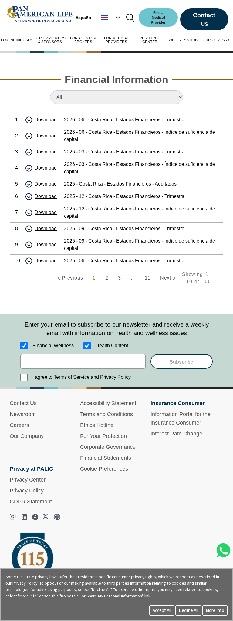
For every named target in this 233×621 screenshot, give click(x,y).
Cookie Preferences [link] (104, 469)
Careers (19, 425)
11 (147, 277)
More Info (215, 610)
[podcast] (57, 517)
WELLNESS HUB (183, 40)
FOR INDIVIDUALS (16, 40)
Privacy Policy (27, 491)
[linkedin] (24, 517)
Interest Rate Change (176, 434)
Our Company (27, 436)
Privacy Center (28, 480)
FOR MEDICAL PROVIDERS (116, 40)
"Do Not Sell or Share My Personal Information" (101, 596)
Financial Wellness (53, 345)
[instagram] (13, 517)
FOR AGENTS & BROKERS (83, 40)
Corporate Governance (108, 447)
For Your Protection (103, 436)
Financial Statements (105, 458)
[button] (111, 17)
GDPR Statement (31, 501)
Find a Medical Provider (158, 18)
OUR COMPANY (216, 40)
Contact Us (204, 19)
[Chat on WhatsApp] (223, 550)
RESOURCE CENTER (149, 40)
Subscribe (181, 361)
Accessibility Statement (108, 403)
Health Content (112, 345)
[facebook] (35, 517)
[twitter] (46, 517)
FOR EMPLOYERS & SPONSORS (50, 40)
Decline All (188, 610)
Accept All (162, 610)
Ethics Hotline (96, 425)
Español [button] (84, 17)
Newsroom (23, 414)
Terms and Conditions (106, 414)
